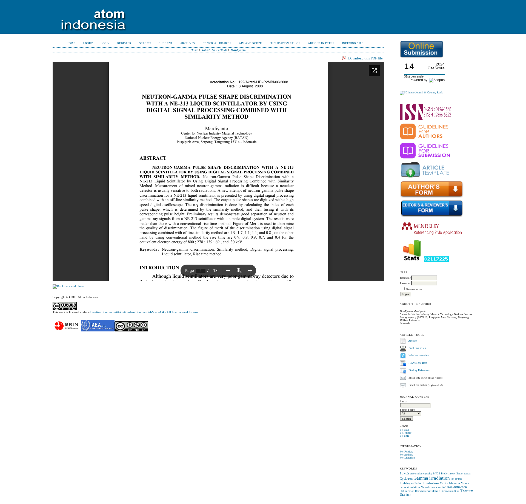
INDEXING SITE (353, 43)
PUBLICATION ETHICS (285, 43)
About (88, 43)
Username (405, 277)
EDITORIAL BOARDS (217, 43)
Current (166, 43)
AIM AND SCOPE (250, 43)
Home (71, 43)
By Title (404, 435)
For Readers (406, 451)
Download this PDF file (365, 58)
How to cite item (417, 363)
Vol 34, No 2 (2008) (214, 49)
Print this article (417, 348)
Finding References (419, 370)
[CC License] (131, 330)
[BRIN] (66, 330)
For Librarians (407, 457)
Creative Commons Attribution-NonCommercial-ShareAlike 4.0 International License (144, 312)
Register (124, 43)
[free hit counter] (436, 260)
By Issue (404, 429)
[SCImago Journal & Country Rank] (421, 92)
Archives (187, 43)
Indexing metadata (418, 355)
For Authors (406, 454)
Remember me (414, 289)
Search (145, 43)
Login (105, 43)
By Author (405, 432)
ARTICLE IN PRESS (321, 43)
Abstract (412, 340)
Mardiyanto (238, 49)
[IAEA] (98, 330)
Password (405, 283)
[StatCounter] (411, 260)
